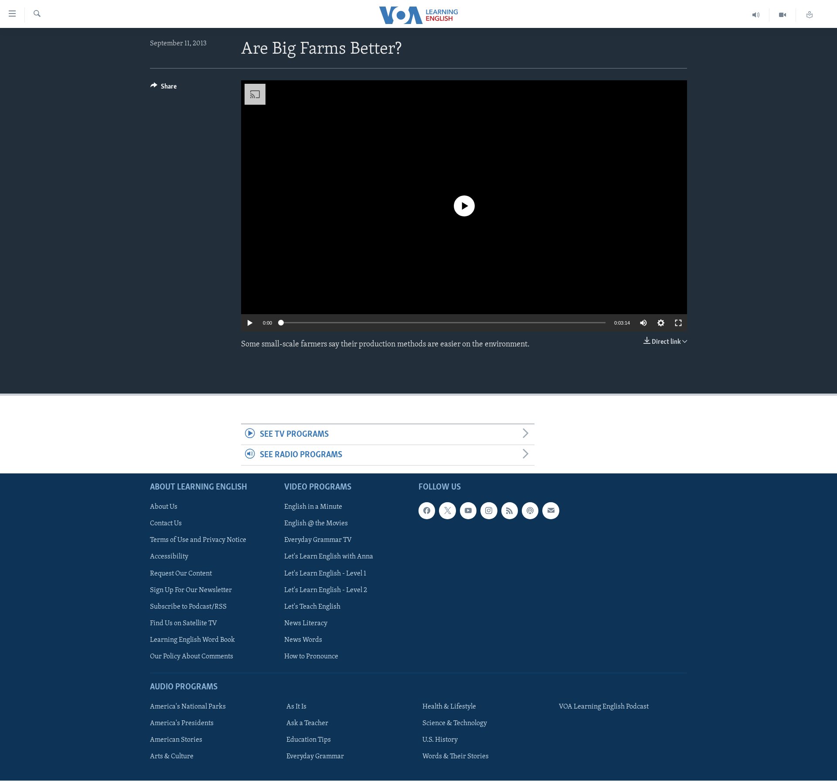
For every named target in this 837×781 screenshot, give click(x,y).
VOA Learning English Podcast (604, 707)
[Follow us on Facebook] (426, 511)
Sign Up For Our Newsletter (191, 590)
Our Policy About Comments (191, 656)
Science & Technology (454, 723)
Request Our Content (181, 573)
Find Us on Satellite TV (183, 623)
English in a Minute (313, 507)
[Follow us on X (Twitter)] (447, 511)
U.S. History (440, 740)
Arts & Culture (172, 757)
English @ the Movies (316, 524)
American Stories (176, 740)
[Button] (163, 88)
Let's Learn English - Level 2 (325, 590)
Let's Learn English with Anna (328, 557)
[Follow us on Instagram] (488, 511)
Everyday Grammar (315, 757)
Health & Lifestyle (449, 707)
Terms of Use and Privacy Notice (198, 540)
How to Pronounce (311, 656)
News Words (303, 640)
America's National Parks (188, 707)
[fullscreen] (678, 323)
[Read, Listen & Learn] (809, 15)
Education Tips (308, 740)
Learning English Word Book (192, 640)
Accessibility (169, 557)
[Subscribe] (550, 511)
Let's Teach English (312, 606)
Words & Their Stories (455, 757)
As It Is (296, 707)
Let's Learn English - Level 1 (325, 573)
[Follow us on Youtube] (468, 511)
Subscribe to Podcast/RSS (188, 606)
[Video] (782, 15)
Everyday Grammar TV (318, 540)
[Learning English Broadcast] (756, 15)
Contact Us (166, 524)
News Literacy (305, 623)
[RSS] (509, 511)
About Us (163, 507)
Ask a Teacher (307, 723)
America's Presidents (182, 723)
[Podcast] (530, 511)
